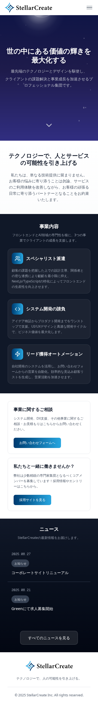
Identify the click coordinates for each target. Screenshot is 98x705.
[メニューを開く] (89, 7)
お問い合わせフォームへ (37, 442)
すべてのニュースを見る (49, 637)
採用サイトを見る (32, 500)
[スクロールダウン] (49, 124)
